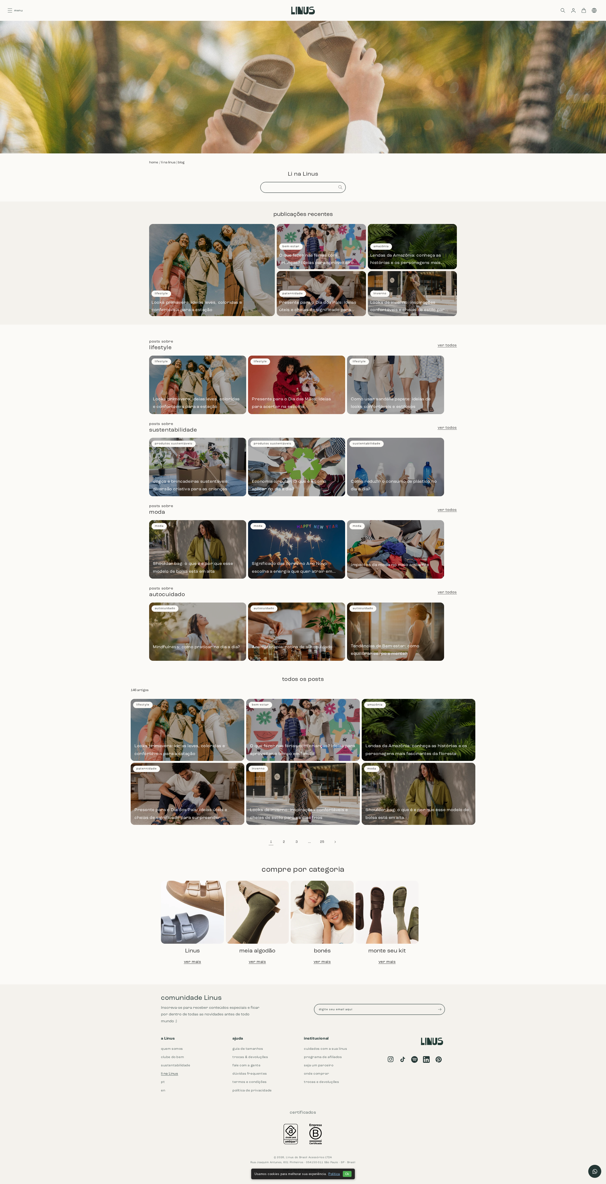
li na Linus (169, 1074)
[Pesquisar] (340, 187)
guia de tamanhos (247, 1049)
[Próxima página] (335, 842)
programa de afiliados (323, 1057)
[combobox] (303, 187)
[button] (563, 10)
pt (163, 1082)
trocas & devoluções (250, 1057)
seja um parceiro (319, 1065)
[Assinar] (439, 1009)
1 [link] (271, 842)
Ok (347, 1174)
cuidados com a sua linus (325, 1049)
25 (322, 842)
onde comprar (316, 1074)
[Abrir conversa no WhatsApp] (594, 1171)
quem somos (172, 1049)
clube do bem (172, 1057)
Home (153, 162)
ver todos (447, 345)
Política (334, 1174)
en (163, 1090)
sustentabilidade (175, 1065)
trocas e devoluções (321, 1082)
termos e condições (249, 1082)
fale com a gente (246, 1065)
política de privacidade (252, 1090)
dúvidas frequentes (249, 1074)
